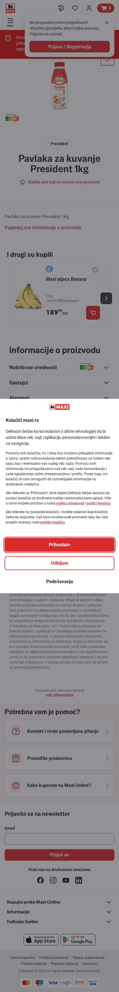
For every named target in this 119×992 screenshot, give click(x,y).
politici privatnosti (70, 503)
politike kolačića (52, 522)
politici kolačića (98, 503)
